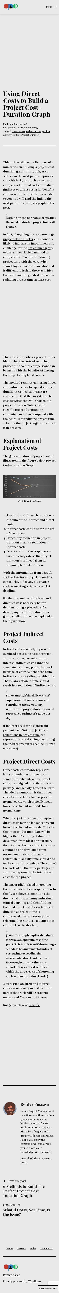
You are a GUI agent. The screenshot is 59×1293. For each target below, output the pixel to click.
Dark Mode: (45, 1288)
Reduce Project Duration (26, 134)
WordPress (34, 1281)
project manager (39, 248)
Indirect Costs (33, 131)
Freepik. (34, 1005)
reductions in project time (21, 735)
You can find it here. (33, 997)
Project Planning (29, 127)
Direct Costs (18, 131)
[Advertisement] (29, 44)
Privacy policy (11, 1275)
